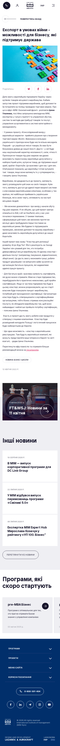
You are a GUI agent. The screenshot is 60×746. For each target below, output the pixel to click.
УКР (46, 739)
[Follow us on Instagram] (39, 704)
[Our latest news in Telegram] (28, 89)
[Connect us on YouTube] (49, 704)
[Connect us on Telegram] (30, 704)
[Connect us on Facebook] (38, 89)
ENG (53, 739)
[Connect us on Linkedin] (48, 89)
